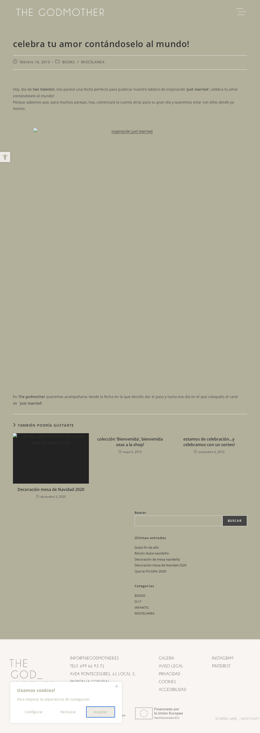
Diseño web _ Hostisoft (238, 718)
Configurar (34, 711)
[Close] (116, 686)
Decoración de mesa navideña (157, 559)
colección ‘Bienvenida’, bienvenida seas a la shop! (130, 441)
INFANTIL (142, 607)
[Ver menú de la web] (242, 12)
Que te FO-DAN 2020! (150, 571)
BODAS (68, 62)
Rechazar (68, 711)
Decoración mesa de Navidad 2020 (51, 489)
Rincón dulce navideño (152, 553)
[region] (66, 702)
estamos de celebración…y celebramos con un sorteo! (209, 441)
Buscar (140, 512)
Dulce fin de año (147, 547)
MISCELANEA (92, 62)
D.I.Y (138, 601)
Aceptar (100, 711)
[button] (5, 157)
